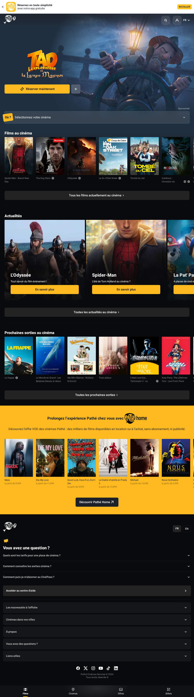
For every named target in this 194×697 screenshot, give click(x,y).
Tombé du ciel (137, 178)
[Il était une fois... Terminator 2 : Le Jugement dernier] (144, 356)
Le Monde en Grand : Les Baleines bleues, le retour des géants (48, 381)
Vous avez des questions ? (22, 644)
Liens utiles (13, 656)
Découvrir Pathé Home (94, 502)
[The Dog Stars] (50, 156)
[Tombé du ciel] (144, 156)
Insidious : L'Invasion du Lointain (168, 181)
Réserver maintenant (40, 89)
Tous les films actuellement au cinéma (95, 195)
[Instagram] (93, 668)
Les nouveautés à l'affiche (22, 608)
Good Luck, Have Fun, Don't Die (81, 481)
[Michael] (144, 458)
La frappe (9, 377)
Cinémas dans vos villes (20, 620)
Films (25, 693)
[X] (85, 668)
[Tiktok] (108, 668)
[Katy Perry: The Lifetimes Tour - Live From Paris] (176, 356)
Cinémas (73, 693)
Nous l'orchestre (170, 480)
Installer (184, 7)
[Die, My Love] (50, 458)
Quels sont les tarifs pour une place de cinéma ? (31, 555)
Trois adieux (105, 377)
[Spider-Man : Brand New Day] (19, 156)
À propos (11, 632)
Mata (7, 480)
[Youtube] (101, 668)
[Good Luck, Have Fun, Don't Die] (81, 458)
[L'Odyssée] (81, 156)
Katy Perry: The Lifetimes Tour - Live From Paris (174, 379)
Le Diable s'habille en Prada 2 (113, 481)
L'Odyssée (72, 178)
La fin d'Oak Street (108, 178)
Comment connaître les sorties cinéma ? (27, 566)
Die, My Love (42, 480)
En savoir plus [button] (44, 289)
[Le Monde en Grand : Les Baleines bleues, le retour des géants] (50, 356)
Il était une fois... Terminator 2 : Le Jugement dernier (139, 381)
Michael (134, 480)
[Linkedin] (116, 668)
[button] (165, 20)
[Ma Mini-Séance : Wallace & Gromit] (81, 356)
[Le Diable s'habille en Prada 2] (113, 458)
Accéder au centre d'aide (21, 591)
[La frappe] (19, 356)
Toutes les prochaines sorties (95, 395)
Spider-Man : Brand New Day (17, 179)
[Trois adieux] (113, 356)
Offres (121, 693)
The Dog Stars (43, 178)
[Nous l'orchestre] (176, 458)
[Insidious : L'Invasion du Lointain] (176, 156)
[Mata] (19, 458)
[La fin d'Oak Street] (113, 156)
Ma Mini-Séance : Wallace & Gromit (80, 379)
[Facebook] (78, 668)
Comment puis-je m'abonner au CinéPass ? (28, 577)
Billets (169, 693)
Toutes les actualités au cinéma (95, 312)
